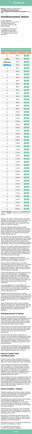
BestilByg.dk (19, 3)
